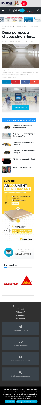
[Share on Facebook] (25, 82)
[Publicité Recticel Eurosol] (18, 209)
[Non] (38, 396)
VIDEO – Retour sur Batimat (24, 159)
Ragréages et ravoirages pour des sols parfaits (24, 135)
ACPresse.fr (20, 312)
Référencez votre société (20, 361)
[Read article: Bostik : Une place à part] (6, 169)
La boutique (20, 315)
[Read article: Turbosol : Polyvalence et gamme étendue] (6, 127)
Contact (20, 309)
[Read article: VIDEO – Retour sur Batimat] (6, 161)
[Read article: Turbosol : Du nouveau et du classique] (6, 153)
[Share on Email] (34, 82)
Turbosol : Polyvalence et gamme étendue (23, 126)
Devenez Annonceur (20, 346)
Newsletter (20, 318)
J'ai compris (10, 402)
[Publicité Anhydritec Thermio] (20, 19)
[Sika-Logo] (18, 280)
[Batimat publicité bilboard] (20, 3)
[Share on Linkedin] (6, 82)
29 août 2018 (28, 41)
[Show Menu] (3, 10)
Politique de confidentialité (26, 402)
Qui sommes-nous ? (20, 306)
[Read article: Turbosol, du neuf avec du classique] (6, 144)
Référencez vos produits (20, 376)
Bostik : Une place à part (22, 167)
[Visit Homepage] (20, 10)
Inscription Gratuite (20, 330)
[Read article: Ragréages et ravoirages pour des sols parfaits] (6, 136)
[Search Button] (38, 10)
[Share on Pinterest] (15, 82)
